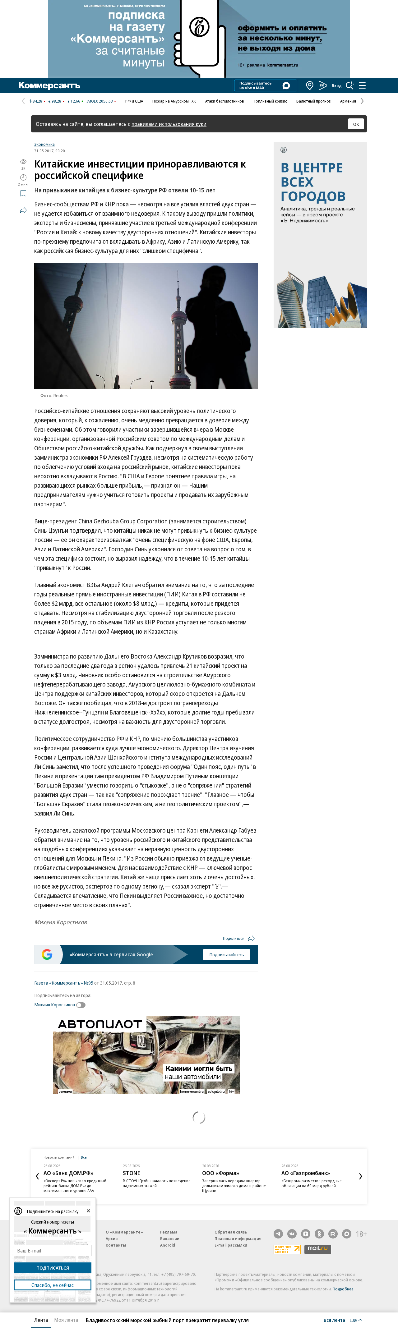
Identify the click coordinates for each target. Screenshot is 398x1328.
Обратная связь (231, 1232)
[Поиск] (349, 85)
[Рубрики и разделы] (362, 85)
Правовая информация (238, 1238)
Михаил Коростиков (54, 1004)
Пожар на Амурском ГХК (174, 101)
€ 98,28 (55, 101)
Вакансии (169, 1238)
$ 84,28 (36, 101)
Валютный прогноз (313, 101)
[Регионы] (310, 85)
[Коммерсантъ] (49, 85)
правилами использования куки (169, 123)
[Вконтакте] (292, 1233)
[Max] (346, 1233)
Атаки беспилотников (224, 101)
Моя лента (66, 1320)
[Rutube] (333, 1233)
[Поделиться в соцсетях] (23, 210)
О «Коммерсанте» (124, 1232)
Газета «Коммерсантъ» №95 (63, 983)
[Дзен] (305, 1233)
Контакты (116, 1245)
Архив (112, 1238)
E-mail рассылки (231, 1245)
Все (83, 1157)
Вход (337, 85)
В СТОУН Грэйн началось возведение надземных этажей (157, 1183)
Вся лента (334, 1320)
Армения (348, 101)
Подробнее (343, 1289)
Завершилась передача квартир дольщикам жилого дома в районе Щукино (234, 1185)
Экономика (44, 144)
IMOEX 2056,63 (99, 101)
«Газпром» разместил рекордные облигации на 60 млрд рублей (311, 1183)
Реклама (169, 1232)
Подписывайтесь (226, 954)
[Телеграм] (278, 1233)
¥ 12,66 (73, 101)
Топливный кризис (270, 101)
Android (167, 1245)
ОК (356, 124)
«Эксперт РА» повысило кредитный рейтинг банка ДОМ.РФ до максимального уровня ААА (75, 1185)
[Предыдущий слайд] (37, 1176)
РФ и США (134, 101)
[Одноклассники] (319, 1233)
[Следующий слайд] (360, 1176)
